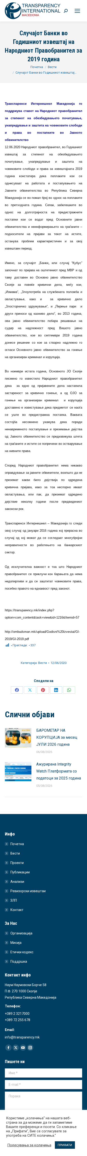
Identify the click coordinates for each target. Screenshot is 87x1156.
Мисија (16, 943)
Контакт (16, 910)
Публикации (20, 872)
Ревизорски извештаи (28, 891)
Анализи (17, 882)
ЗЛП (13, 900)
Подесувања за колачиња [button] (29, 1145)
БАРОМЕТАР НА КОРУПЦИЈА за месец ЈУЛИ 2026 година (56, 737)
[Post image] (18, 737)
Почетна (17, 844)
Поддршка (18, 961)
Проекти (17, 863)
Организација (21, 933)
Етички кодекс (21, 952)
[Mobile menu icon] (77, 11)
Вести (42, 663)
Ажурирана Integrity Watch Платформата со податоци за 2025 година (58, 771)
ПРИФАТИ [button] (65, 1145)
